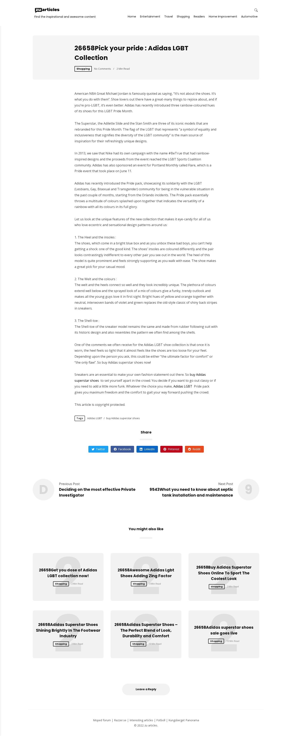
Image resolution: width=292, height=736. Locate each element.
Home (132, 17)
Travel (168, 17)
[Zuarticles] (47, 10)
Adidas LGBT (182, 386)
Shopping (183, 17)
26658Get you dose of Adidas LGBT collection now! (68, 573)
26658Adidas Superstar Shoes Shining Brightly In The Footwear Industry (68, 630)
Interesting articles (141, 720)
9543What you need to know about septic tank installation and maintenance (191, 492)
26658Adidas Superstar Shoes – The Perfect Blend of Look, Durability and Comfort (146, 630)
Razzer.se (120, 720)
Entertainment (150, 17)
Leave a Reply (146, 689)
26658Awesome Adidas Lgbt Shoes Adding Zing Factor (146, 573)
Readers (199, 17)
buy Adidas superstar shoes (123, 418)
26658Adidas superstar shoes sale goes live (223, 630)
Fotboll (160, 720)
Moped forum (102, 720)
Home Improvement (223, 17)
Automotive (249, 17)
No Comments (102, 68)
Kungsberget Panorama (183, 720)
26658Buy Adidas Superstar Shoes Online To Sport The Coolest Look (223, 573)
